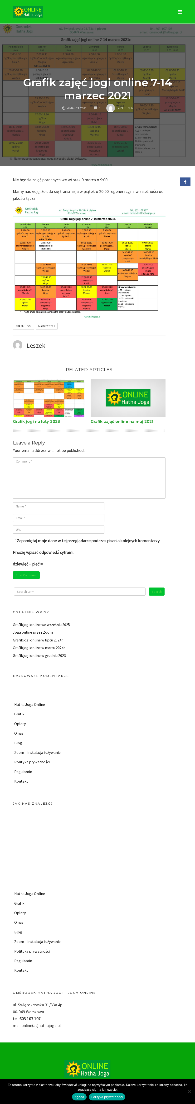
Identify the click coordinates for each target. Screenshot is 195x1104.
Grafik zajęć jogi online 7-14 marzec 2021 (97, 89)
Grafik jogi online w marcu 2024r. (39, 647)
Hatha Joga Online (29, 704)
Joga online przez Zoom (33, 632)
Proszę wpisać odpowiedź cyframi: (43, 552)
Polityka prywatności (32, 762)
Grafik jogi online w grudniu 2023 (39, 655)
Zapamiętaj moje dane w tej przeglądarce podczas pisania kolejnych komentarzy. (88, 540)
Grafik (19, 714)
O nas (18, 733)
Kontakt (21, 781)
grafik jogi (23, 326)
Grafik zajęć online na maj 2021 (122, 421)
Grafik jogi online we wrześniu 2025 (41, 624)
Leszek (36, 345)
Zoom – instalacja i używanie (37, 752)
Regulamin (23, 771)
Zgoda (79, 1097)
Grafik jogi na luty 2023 (36, 421)
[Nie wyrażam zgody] (189, 1091)
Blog (18, 743)
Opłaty (20, 723)
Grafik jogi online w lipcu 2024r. (38, 640)
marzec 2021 (46, 326)
